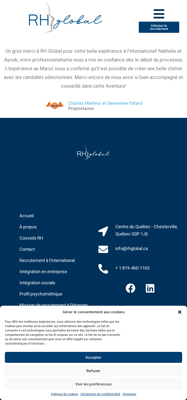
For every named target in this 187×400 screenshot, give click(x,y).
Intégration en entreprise (43, 271)
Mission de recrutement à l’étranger (53, 305)
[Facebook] (130, 288)
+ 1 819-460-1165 (132, 267)
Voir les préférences (93, 384)
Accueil (26, 215)
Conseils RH (31, 238)
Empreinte (129, 394)
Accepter (93, 357)
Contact (27, 249)
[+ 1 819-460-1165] (103, 269)
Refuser (93, 371)
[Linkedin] (150, 288)
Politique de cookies (64, 394)
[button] (179, 312)
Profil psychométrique (40, 293)
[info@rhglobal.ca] (103, 249)
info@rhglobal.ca (131, 248)
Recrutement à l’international (47, 260)
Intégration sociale (37, 282)
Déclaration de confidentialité (100, 394)
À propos (28, 226)
